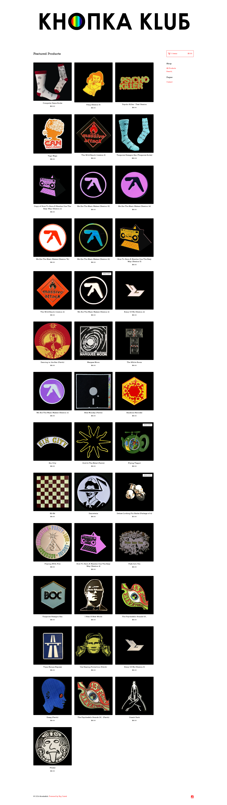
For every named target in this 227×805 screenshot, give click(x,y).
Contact (169, 82)
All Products (171, 68)
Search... (169, 71)
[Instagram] (192, 797)
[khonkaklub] (113, 22)
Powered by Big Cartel (58, 796)
